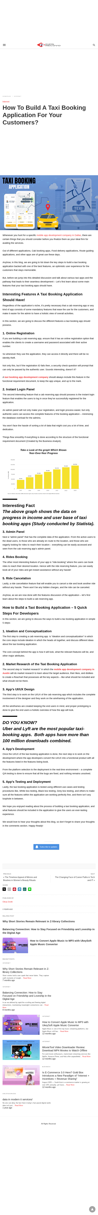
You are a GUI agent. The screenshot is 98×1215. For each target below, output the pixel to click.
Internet (17, 96)
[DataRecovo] (49, 45)
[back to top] (92, 1209)
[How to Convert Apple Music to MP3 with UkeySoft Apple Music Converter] (15, 945)
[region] (49, 20)
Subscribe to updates (48, 847)
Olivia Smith (8, 902)
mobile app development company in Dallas (59, 235)
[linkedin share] (19, 889)
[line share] (29, 889)
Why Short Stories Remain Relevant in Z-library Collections (39, 921)
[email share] (9, 889)
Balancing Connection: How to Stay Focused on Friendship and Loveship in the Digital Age (27, 995)
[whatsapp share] (24, 889)
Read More (27, 978)
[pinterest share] (14, 889)
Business (46, 1066)
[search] (94, 44)
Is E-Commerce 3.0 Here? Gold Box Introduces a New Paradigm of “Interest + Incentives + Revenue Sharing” (65, 1075)
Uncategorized (9, 1093)
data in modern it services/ (18, 1099)
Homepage (7, 96)
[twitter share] (4, 889)
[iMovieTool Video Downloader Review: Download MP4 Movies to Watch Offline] (21, 1050)
